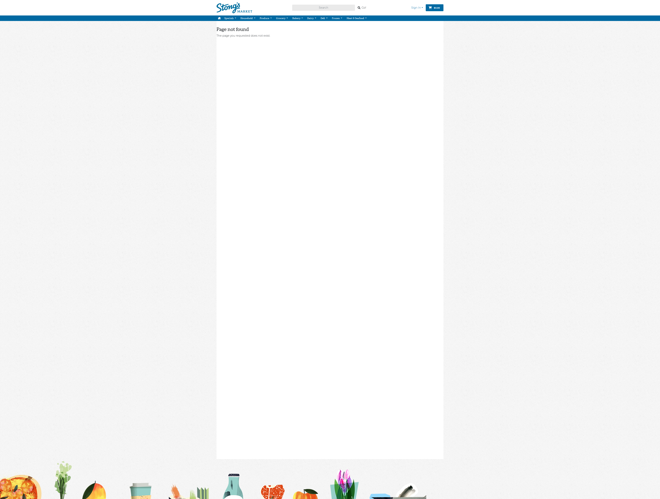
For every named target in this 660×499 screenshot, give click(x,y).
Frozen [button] (336, 18)
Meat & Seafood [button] (356, 18)
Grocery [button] (281, 18)
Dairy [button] (310, 18)
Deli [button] (323, 18)
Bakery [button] (296, 18)
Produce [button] (265, 18)
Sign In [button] (416, 7)
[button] (219, 18)
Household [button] (246, 18)
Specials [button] (229, 18)
